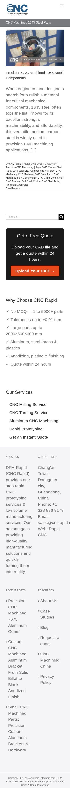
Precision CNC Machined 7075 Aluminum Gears (17, 616)
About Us (48, 600)
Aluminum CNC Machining (33, 421)
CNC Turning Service (28, 412)
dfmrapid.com (48, 778)
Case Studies (47, 614)
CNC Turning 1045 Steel (19, 181)
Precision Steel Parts (17, 184)
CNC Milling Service (27, 404)
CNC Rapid (15, 163)
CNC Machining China (50, 660)
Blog (44, 627)
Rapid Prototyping (26, 429)
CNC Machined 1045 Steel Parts (35, 174)
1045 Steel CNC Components (28, 170)
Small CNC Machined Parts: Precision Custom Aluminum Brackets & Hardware (18, 728)
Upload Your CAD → (35, 271)
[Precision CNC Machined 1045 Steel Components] (35, 48)
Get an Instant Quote (28, 437)
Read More (12, 188)
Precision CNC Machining (19, 167)
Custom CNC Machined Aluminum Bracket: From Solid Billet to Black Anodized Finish (18, 669)
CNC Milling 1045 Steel (50, 177)
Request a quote (49, 640)
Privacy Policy (47, 679)
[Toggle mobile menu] (62, 6)
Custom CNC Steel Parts (46, 181)
